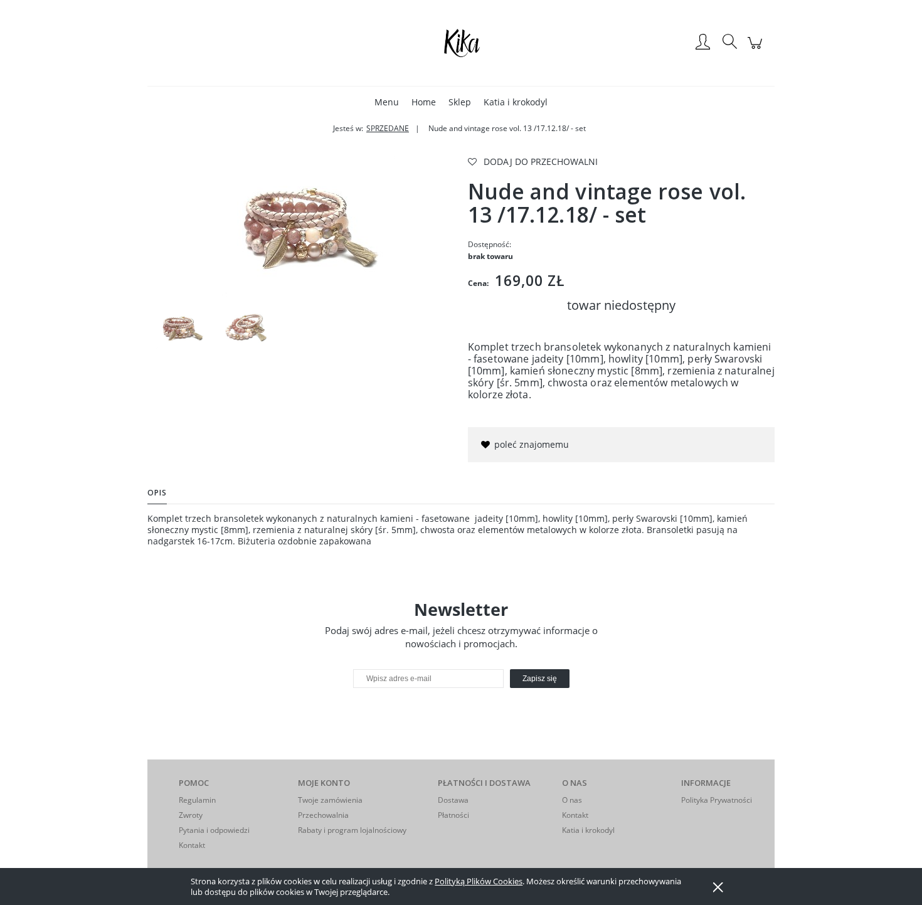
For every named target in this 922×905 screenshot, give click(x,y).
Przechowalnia (323, 815)
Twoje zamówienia (330, 800)
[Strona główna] (461, 43)
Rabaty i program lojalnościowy (352, 830)
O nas (572, 800)
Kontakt (192, 845)
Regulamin (197, 800)
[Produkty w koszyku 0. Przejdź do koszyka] (757, 49)
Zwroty (191, 815)
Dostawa (453, 800)
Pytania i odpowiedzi (214, 830)
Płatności (453, 815)
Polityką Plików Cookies (478, 881)
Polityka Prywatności (716, 800)
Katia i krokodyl (588, 830)
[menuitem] (386, 102)
